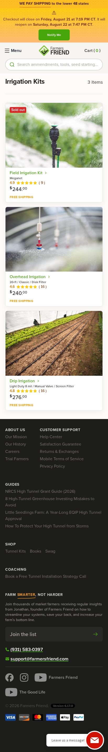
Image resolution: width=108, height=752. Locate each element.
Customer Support (60, 430)
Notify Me (54, 35)
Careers (12, 451)
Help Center (51, 437)
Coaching (15, 569)
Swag (50, 551)
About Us (15, 430)
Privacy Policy (52, 466)
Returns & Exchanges (59, 451)
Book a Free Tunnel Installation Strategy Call (45, 576)
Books (35, 551)
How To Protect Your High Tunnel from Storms (47, 526)
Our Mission (16, 437)
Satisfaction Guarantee (60, 444)
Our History (15, 444)
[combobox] (54, 64)
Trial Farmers (17, 459)
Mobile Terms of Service (62, 459)
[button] (92, 51)
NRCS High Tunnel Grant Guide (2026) (40, 491)
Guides (12, 484)
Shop (10, 544)
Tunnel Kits (15, 551)
